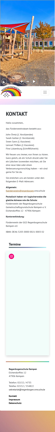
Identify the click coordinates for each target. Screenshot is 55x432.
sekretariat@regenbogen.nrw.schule (27, 389)
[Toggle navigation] (45, 92)
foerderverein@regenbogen (20, 190)
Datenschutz (15, 403)
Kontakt (13, 395)
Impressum (14, 399)
